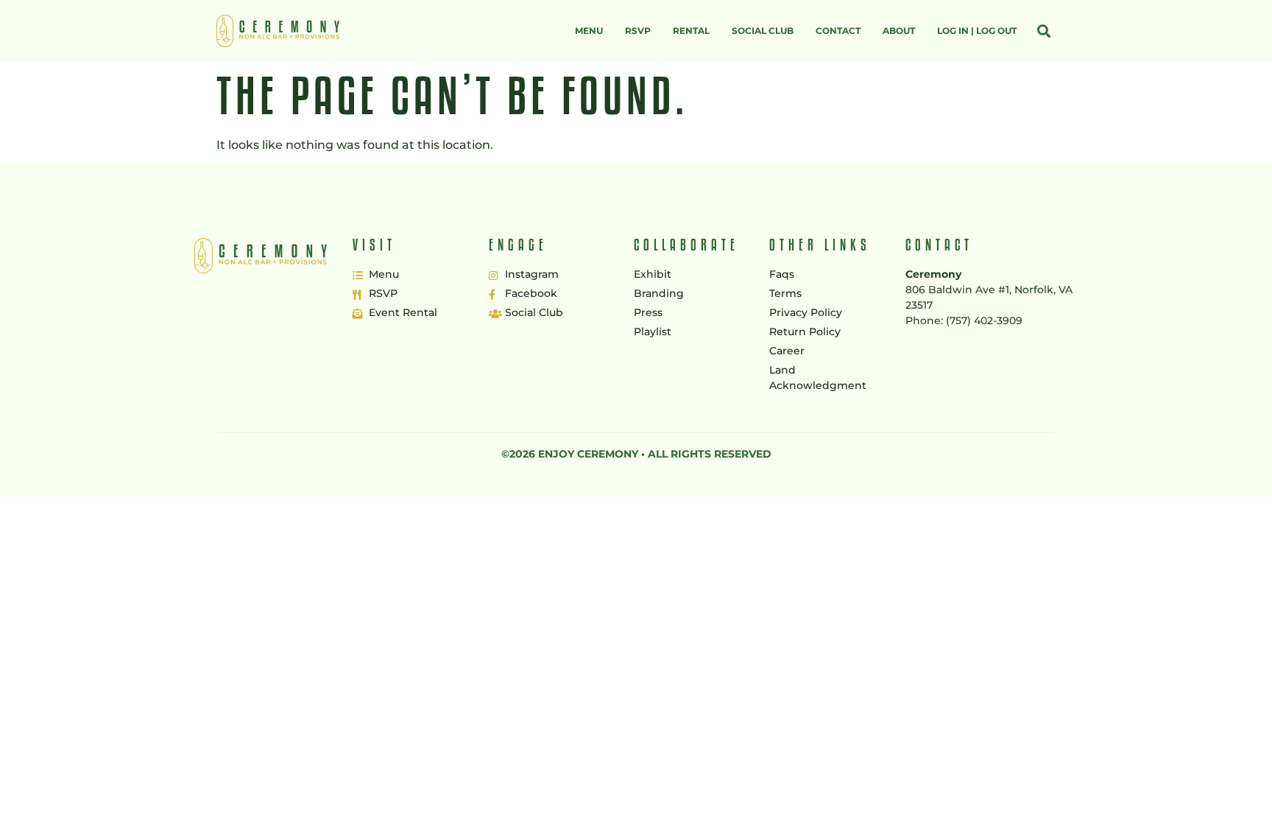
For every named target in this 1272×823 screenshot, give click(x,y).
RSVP (638, 30)
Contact (838, 30)
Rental (691, 30)
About (899, 30)
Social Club (763, 30)
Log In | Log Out (977, 30)
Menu (589, 30)
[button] (1043, 31)
